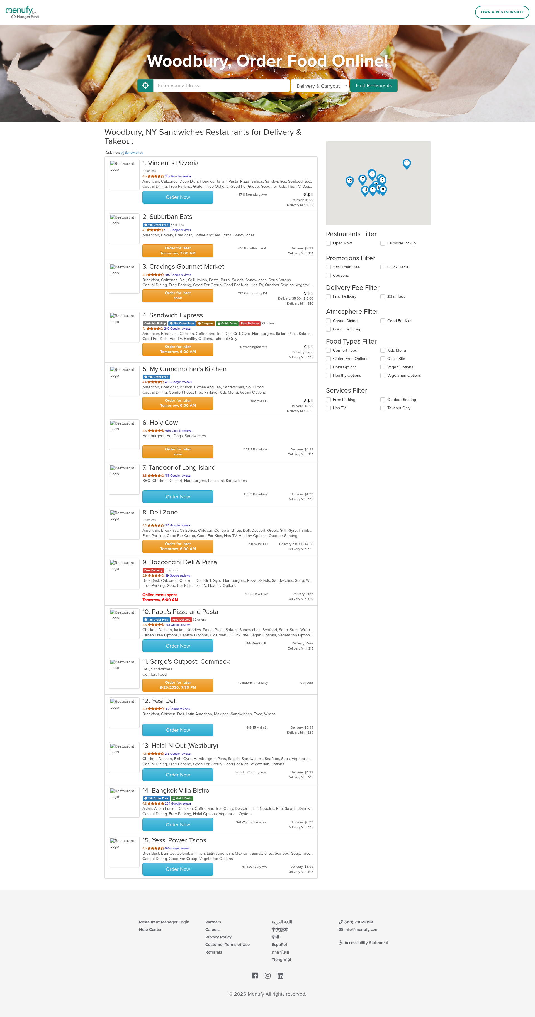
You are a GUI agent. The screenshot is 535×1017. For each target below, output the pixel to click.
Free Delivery (344, 296)
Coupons (341, 275)
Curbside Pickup (401, 243)
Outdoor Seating (401, 399)
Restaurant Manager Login (164, 922)
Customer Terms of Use (227, 944)
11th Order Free (346, 267)
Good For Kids (399, 320)
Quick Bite (396, 358)
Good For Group (347, 329)
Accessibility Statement (365, 942)
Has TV (339, 408)
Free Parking (344, 399)
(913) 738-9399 (358, 922)
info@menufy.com (361, 929)
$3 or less (396, 296)
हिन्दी (275, 937)
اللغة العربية (282, 922)
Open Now (342, 243)
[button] (372, 191)
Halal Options (345, 367)
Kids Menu (396, 350)
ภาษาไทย (280, 952)
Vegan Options (400, 367)
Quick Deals (397, 267)
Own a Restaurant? (502, 12)
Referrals (213, 952)
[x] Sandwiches (132, 153)
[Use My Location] (145, 85)
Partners (213, 922)
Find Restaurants (374, 85)
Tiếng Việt (281, 959)
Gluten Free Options (350, 358)
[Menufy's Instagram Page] (268, 976)
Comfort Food (345, 350)
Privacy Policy (218, 937)
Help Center (150, 929)
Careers (212, 929)
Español (279, 944)
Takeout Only (398, 408)
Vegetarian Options (404, 375)
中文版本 (280, 929)
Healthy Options (347, 375)
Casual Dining (345, 320)
